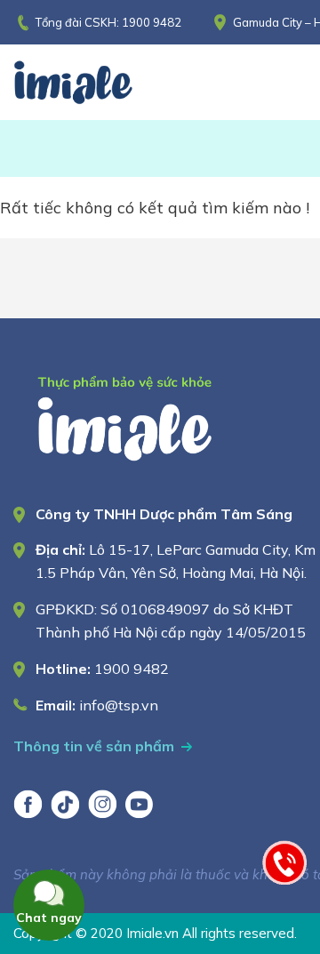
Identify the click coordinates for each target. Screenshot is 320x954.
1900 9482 (151, 22)
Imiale (97, 82)
